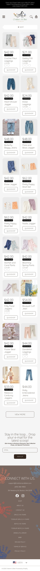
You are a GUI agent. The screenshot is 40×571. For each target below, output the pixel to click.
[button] (3, 16)
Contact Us (20, 510)
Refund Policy (20, 542)
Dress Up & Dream (20, 533)
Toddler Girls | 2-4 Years (20, 519)
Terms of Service (20, 546)
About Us (20, 505)
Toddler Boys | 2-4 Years (20, 528)
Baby (20, 537)
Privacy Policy (20, 551)
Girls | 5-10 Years (20, 514)
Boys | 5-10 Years (20, 524)
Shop (20, 501)
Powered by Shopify (22, 568)
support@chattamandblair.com (20, 483)
